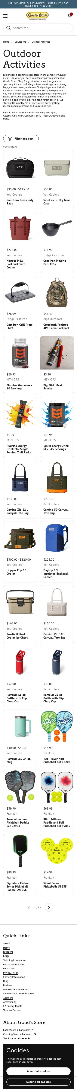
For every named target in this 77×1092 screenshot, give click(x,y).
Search (6, 943)
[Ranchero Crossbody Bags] (20, 168)
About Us (8, 997)
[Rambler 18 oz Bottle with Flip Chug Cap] (20, 662)
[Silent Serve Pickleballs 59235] (57, 851)
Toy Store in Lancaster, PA (17, 1038)
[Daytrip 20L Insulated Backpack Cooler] (57, 538)
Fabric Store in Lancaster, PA (18, 1029)
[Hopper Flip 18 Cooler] (20, 538)
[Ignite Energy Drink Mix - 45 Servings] (57, 413)
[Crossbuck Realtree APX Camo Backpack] (57, 292)
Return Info (9, 968)
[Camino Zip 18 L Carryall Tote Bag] (57, 602)
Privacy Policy (10, 972)
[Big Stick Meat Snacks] (57, 353)
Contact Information (14, 976)
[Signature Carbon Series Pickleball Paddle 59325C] (20, 851)
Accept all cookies (38, 1071)
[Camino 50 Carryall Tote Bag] (57, 477)
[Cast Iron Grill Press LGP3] (20, 292)
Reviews (7, 985)
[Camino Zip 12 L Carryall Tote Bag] (20, 477)
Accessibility (9, 1001)
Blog (5, 980)
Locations (8, 951)
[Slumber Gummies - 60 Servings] (20, 353)
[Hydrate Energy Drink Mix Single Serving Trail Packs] (20, 413)
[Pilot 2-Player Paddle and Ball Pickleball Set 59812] (57, 787)
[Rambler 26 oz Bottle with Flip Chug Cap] (57, 662)
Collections (20, 41)
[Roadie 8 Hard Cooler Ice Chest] (20, 602)
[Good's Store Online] (37, 16)
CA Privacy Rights (12, 1005)
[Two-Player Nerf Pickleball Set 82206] (57, 726)
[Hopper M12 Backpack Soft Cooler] (20, 228)
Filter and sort (24, 138)
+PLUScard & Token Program (18, 993)
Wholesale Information (15, 989)
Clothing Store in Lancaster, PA (19, 1034)
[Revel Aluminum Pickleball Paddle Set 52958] (20, 787)
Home (6, 41)
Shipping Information (14, 960)
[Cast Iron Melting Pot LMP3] (57, 228)
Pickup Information (13, 964)
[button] (69, 16)
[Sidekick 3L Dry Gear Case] (57, 168)
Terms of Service (12, 1010)
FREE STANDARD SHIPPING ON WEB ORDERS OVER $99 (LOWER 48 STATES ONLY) (38, 4)
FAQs (6, 955)
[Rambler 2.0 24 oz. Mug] (20, 726)
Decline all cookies (38, 1082)
